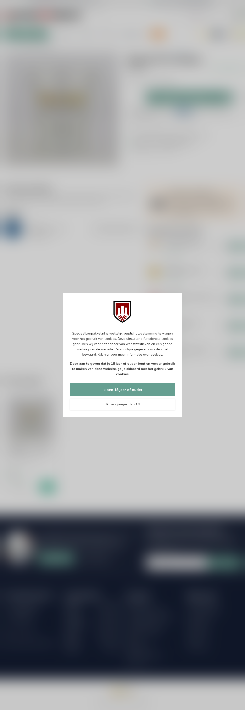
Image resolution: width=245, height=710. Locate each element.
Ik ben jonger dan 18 (122, 404)
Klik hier (104, 354)
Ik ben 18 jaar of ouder (122, 389)
